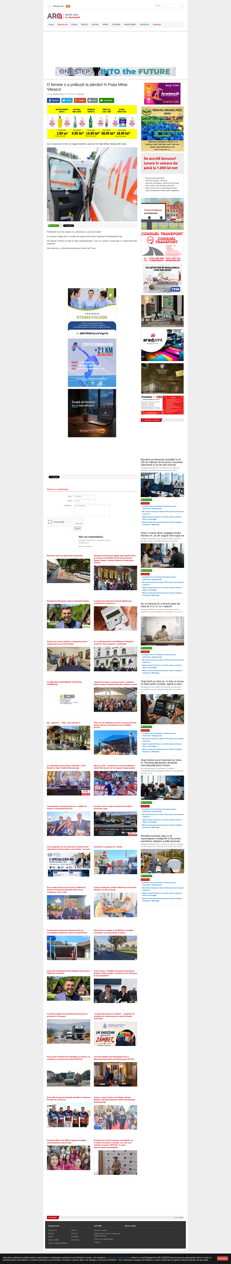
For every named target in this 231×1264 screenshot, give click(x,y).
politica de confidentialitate (118, 1257)
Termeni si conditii (100, 1230)
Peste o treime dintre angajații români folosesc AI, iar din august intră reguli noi (162, 534)
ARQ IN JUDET (130, 24)
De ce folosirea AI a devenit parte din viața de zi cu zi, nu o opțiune (160, 605)
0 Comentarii (79, 94)
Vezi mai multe (178, 1217)
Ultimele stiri (62, 24)
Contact (97, 1242)
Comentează (54, 225)
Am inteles (223, 1258)
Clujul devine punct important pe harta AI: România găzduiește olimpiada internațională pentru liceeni (161, 763)
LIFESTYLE (144, 24)
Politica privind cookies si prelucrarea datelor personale (107, 1235)
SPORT (105, 24)
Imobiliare (157, 24)
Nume (70, 496)
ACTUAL (95, 24)
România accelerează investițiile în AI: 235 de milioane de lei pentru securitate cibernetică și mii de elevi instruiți (162, 462)
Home (51, 24)
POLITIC (84, 24)
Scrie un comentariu (85, 546)
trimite (77, 528)
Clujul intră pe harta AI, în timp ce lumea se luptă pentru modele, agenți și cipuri (162, 682)
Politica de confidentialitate (103, 1239)
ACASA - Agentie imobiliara (57, 1243)
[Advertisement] (115, 49)
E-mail (70, 501)
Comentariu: (68, 505)
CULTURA (116, 24)
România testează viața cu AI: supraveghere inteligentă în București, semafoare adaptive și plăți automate (161, 838)
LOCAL (74, 24)
